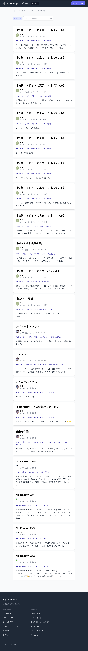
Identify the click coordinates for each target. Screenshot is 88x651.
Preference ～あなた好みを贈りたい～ (39, 406)
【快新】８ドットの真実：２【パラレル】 (40, 215)
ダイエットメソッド (28, 326)
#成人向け (58, 337)
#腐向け (47, 472)
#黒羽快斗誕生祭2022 (56, 365)
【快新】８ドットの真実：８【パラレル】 (40, 57)
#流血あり (51, 254)
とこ (21, 330)
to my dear (23, 354)
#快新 (33, 41)
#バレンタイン (54, 392)
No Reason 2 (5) (26, 461)
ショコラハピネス (26, 381)
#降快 (30, 337)
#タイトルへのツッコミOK (58, 442)
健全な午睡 (22, 431)
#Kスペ (24, 254)
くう (21, 34)
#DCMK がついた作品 (38, 11)
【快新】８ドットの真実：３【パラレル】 (40, 188)
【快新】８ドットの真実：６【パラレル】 (40, 113)
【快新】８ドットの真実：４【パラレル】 (40, 163)
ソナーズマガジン (9, 618)
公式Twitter (7, 613)
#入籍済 (51, 337)
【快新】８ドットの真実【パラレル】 (38, 271)
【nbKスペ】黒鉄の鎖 (29, 243)
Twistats (34, 635)
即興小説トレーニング (40, 622)
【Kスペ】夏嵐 (24, 298)
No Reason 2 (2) (26, 555)
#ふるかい (43, 337)
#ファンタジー (42, 254)
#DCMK (18, 41)
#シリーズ (39, 472)
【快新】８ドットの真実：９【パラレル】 (40, 30)
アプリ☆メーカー (38, 630)
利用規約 (6, 630)
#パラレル (39, 41)
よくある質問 (8, 622)
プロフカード (36, 618)
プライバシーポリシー (11, 626)
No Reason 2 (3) (26, 528)
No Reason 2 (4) (26, 494)
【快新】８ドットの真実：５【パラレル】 (40, 138)
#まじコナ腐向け (21, 337)
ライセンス (7, 635)
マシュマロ (35, 613)
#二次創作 (47, 41)
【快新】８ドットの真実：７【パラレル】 (40, 85)
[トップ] (15, 10)
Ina (21, 466)
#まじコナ (25, 41)
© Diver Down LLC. (10, 644)
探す (23, 11)
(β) (12, 3)
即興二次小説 (36, 626)
